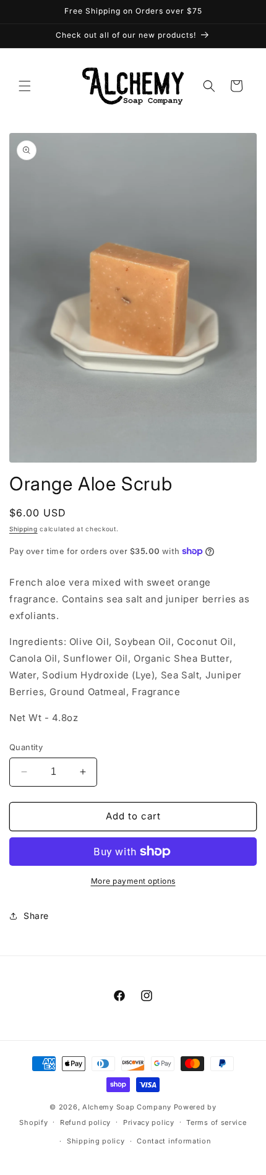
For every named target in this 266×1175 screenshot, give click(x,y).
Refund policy (85, 1122)
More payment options (133, 881)
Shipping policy (96, 1141)
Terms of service (216, 1122)
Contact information (174, 1141)
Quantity (26, 747)
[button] (24, 86)
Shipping (23, 528)
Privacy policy (148, 1122)
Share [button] (36, 915)
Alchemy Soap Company (126, 1107)
